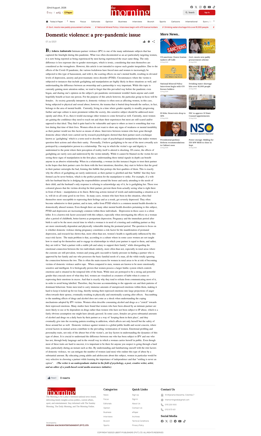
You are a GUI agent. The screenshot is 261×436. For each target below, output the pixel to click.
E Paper (68, 12)
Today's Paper (56, 21)
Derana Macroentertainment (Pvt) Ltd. (67, 425)
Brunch (150, 21)
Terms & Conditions (140, 421)
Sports (163, 21)
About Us (136, 403)
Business (122, 21)
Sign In (207, 12)
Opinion (109, 21)
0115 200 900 (171, 404)
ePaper (135, 412)
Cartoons (175, 21)
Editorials (95, 21)
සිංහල (49, 12)
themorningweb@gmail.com (177, 399)
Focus (83, 21)
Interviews (137, 21)
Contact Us (137, 408)
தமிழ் (58, 12)
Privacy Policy (138, 425)
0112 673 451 (170, 409)
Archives (136, 416)
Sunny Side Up (209, 21)
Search (191, 12)
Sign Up (135, 394)
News (72, 21)
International (191, 21)
